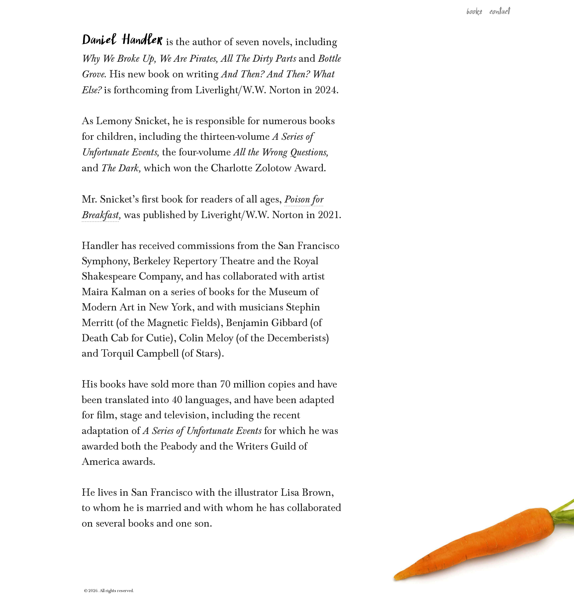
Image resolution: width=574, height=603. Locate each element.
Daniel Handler (122, 39)
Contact (500, 10)
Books (474, 11)
